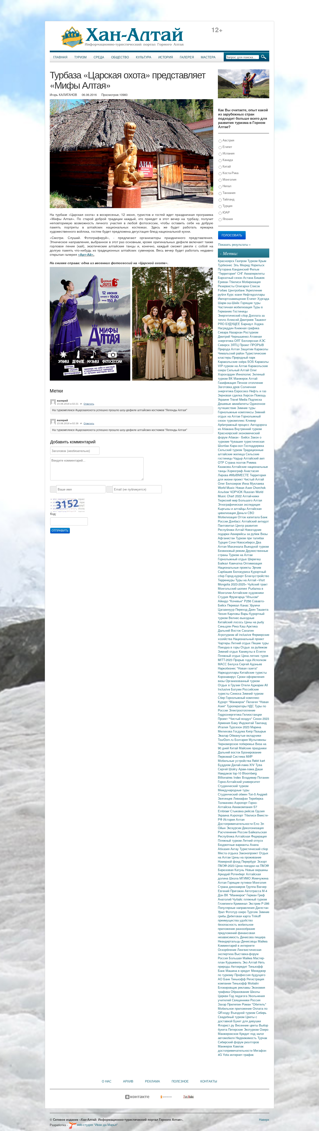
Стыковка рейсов (242, 811)
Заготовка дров (229, 387)
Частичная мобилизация (235, 307)
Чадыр (238, 458)
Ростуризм (250, 332)
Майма (262, 941)
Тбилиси (235, 282)
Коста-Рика (230, 173)
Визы (264, 534)
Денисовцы (249, 941)
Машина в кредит (238, 970)
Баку (235, 723)
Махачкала (235, 546)
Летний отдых (241, 643)
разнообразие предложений (236, 930)
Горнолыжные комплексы (236, 412)
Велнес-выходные (241, 618)
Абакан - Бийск (239, 437)
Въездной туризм (243, 1012)
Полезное (180, 1081)
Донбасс (235, 521)
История (165, 57)
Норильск (257, 265)
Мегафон (259, 1050)
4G (220, 1054)
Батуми (236, 689)
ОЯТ (237, 340)
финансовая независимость (236, 935)
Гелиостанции (252, 714)
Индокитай (247, 723)
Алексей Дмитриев (241, 319)
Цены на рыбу (254, 622)
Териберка (256, 798)
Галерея (187, 57)
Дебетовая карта (239, 916)
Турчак (262, 1038)
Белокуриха (242, 571)
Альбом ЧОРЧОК (231, 492)
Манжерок (225, 1046)
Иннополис (244, 374)
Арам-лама (246, 769)
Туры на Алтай (246, 580)
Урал (222, 912)
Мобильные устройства (235, 760)
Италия (223, 727)
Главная (60, 57)
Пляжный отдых (229, 655)
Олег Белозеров (230, 483)
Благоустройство (257, 576)
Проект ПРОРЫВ (252, 345)
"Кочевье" (236, 601)
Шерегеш (254, 559)
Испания (228, 153)
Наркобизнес (227, 668)
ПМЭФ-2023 (226, 865)
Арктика (252, 626)
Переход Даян (245, 609)
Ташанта (262, 609)
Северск (224, 345)
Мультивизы (257, 739)
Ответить (89, 404)
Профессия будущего (249, 975)
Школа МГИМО (240, 878)
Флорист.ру (226, 1025)
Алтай (253, 378)
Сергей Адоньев (250, 664)
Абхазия (224, 849)
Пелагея (252, 702)
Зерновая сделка (230, 395)
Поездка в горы (229, 647)
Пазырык (260, 731)
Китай (226, 166)
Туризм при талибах (250, 538)
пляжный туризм (255, 899)
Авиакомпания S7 (244, 807)
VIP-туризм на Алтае (233, 366)
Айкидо (223, 601)
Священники (241, 1000)
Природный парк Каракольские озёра (236, 359)
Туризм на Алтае (241, 555)
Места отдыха (228, 853)
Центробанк (237, 290)
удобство (246, 920)
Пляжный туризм (230, 840)
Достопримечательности (236, 823)
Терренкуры (226, 580)
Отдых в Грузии (229, 685)
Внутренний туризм (248, 429)
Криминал (241, 903)
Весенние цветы (247, 1025)
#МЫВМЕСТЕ (239, 475)
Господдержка (254, 445)
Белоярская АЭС (253, 340)
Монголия (229, 179)
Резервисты (226, 286)
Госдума (239, 731)
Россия (255, 1000)
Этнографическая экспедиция (239, 504)
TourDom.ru (226, 739)
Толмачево (226, 802)
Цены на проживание (246, 857)
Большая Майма (241, 958)
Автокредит (239, 966)
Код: (53, 514)
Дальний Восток (230, 630)
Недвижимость (247, 1038)
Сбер (222, 697)
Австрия (228, 140)
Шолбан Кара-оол (231, 445)
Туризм (80, 57)
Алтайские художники (248, 592)
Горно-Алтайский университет (239, 781)
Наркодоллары (229, 672)
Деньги (242, 513)
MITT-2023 (225, 660)
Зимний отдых (228, 651)
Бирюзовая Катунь (231, 870)
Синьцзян (225, 626)
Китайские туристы (253, 672)
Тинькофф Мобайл (245, 983)
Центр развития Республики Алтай (238, 527)
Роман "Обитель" (254, 1004)
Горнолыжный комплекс (242, 697)
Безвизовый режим (232, 550)
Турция (227, 205)
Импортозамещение (232, 298)
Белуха (233, 664)
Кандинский (241, 269)
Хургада (263, 298)
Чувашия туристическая (247, 441)
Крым (262, 261)
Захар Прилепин (230, 1004)
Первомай (225, 756)
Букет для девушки (247, 1021)
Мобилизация (228, 517)
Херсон (248, 395)
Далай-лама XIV (243, 765)
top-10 (237, 773)
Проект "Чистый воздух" (235, 718)
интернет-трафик (242, 1054)
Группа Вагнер (256, 886)
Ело (257, 823)
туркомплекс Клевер (241, 420)
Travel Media (239, 399)
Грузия (260, 811)
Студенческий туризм (233, 786)
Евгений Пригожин (231, 891)
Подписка (255, 399)
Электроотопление (242, 710)
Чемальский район (231, 353)
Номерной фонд (229, 861)
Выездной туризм (256, 546)
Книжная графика (246, 328)
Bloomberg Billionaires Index (237, 775)
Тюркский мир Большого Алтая (240, 500)
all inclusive (243, 634)
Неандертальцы (229, 941)
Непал (226, 186)
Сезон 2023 (261, 718)
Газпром (241, 261)
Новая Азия (244, 487)
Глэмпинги (226, 903)
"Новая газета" (247, 668)
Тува (258, 765)
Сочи (233, 542)
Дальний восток (229, 752)
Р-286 (265, 903)
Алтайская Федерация (251, 836)
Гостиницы (240, 311)
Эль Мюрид (242, 265)
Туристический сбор (254, 849)
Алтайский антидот (255, 521)
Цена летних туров (254, 655)
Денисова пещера (252, 937)
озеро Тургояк (248, 912)
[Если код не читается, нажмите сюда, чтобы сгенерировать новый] (67, 505)
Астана (248, 277)
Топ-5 (252, 794)
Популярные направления (236, 907)
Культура (143, 57)
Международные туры (233, 790)
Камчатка (236, 563)
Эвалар (223, 735)
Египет (227, 146)
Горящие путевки (239, 882)
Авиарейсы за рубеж (245, 534)
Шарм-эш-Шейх (229, 303)
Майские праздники (252, 748)
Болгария (241, 739)
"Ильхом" (252, 597)
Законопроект (249, 853)
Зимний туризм (252, 693)
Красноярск (226, 261)
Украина (224, 815)
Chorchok (259, 487)
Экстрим (254, 903)
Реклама (152, 1081)
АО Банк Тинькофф (232, 979)
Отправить (60, 530)
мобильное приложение (235, 926)
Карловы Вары (238, 613)
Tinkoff (256, 916)
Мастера (208, 57)
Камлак (238, 1046)
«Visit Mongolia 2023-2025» (241, 582)
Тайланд (228, 199)
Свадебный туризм (231, 1017)
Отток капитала (249, 517)
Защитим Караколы (254, 349)
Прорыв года (242, 660)
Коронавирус (227, 676)
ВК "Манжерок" (235, 895)
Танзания (228, 192)
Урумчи (255, 605)
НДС (251, 706)
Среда (99, 57)
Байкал (223, 563)
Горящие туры (250, 303)
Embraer (224, 811)
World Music (227, 487)
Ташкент (260, 319)
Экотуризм (252, 1029)
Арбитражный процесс (234, 424)
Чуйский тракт (258, 584)
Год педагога (238, 996)
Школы (255, 991)
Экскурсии (234, 828)
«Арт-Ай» (85, 254)
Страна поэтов (236, 462)
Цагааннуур (226, 609)
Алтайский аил (254, 458)
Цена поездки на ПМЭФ (252, 865)
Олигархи (242, 286)
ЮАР (226, 212)
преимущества (229, 920)
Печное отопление (250, 382)
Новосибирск (246, 542)
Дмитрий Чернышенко (234, 336)
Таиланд (261, 723)
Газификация (227, 382)
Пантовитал (226, 525)
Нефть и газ (257, 391)
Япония (227, 219)
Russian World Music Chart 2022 (240, 494)
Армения (224, 723)
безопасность (228, 924)
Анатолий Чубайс (231, 899)
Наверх (264, 1119)
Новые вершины (256, 870)
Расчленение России (233, 832)
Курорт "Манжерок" (232, 702)
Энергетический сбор (233, 315)
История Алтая (234, 819)
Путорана (225, 269)
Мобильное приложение (235, 1008)
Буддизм (224, 765)
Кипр (250, 731)
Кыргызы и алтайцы (232, 508)
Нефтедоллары (254, 294)
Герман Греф (256, 895)
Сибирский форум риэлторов (238, 1042)
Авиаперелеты (254, 273)
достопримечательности (235, 1050)
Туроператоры (237, 706)
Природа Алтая (229, 349)
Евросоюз (241, 391)
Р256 (248, 601)
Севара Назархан (230, 332)
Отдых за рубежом (254, 647)
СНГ (240, 273)
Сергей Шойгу (228, 769)
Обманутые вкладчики (245, 735)
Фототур (232, 912)
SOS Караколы (258, 361)
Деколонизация (253, 828)
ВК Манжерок (239, 378)
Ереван (223, 282)
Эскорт (262, 861)
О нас (106, 1081)
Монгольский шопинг (233, 588)
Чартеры (224, 643)
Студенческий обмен (233, 794)
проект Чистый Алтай (249, 479)
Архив (128, 1081)
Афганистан (227, 538)
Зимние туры (246, 408)
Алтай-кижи (251, 496)
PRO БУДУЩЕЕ (229, 324)
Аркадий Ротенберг (232, 874)
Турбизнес (225, 265)
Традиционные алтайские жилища (240, 452)
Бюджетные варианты (234, 844)
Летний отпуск (253, 840)
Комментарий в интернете (236, 945)
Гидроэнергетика (230, 714)
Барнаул (247, 324)
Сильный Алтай (238, 370)
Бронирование (251, 752)
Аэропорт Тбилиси (243, 815)
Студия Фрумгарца (231, 597)
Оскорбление (227, 949)
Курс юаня (235, 294)
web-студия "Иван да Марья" (97, 1124)
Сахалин (248, 630)
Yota (226, 1054)
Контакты (208, 1081)
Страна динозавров (232, 886)
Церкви (223, 996)
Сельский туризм (230, 450)
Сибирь (261, 1012)
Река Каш (239, 626)
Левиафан (241, 798)
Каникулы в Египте (252, 651)
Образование (240, 991)
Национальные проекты (235, 567)
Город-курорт (235, 576)
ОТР (221, 462)
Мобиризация (251, 282)
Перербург (249, 861)
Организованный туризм (243, 681)
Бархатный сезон (230, 277)
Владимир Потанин (255, 777)
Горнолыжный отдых (233, 559)
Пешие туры (260, 643)
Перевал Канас (238, 605)
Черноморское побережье (236, 744)
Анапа (254, 844)
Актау (235, 849)
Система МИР (243, 756)
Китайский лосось (231, 622)
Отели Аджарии (252, 685)
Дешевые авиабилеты (234, 403)
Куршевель (234, 962)
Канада (227, 160)
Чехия (222, 613)
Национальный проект (248, 639)
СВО (251, 513)
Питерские (236, 1029)
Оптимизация (252, 563)
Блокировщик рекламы (234, 987)
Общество (120, 57)
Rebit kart (258, 760)
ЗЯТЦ (235, 345)
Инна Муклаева (253, 483)
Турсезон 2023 (239, 727)
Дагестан (261, 907)
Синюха (236, 693)
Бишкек (259, 277)
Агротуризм (226, 634)
